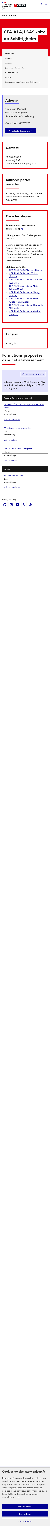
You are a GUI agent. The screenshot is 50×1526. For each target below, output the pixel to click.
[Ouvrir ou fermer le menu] (46, 4)
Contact (8, 63)
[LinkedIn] (17, 504)
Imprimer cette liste (35, 374)
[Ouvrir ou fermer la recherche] (41, 4)
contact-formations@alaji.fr (20, 163)
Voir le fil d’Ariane (9, 15)
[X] (24, 504)
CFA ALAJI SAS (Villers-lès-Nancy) (25, 270)
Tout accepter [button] (25, 1506)
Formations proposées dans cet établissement (23, 82)
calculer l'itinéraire (21, 130)
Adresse (8, 58)
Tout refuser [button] (25, 1513)
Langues (8, 77)
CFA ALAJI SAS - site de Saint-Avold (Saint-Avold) (24, 300)
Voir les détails (10, 419)
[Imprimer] (4, 504)
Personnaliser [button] (25, 1521)
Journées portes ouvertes (15, 68)
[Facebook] (30, 504)
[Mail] (11, 504)
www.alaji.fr (12, 160)
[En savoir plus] (22, 228)
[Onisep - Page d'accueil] (20, 5)
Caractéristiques (11, 72)
